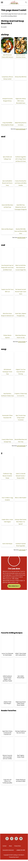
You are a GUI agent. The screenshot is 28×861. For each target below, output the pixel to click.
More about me (13, 586)
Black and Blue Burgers (7, 229)
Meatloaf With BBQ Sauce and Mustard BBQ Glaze (20, 231)
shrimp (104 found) (20, 129)
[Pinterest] (11, 838)
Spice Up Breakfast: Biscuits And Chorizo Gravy (7, 183)
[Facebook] (7, 838)
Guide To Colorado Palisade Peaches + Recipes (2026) (21, 476)
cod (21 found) (21, 341)
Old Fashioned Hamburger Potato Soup (7, 372)
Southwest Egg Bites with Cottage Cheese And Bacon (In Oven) (20, 159)
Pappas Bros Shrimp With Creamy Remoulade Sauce (21, 101)
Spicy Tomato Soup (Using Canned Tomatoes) (21, 418)
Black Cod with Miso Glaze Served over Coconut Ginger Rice (20, 268)
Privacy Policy (17, 846)
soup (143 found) (21, 446)
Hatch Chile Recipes (7, 544)
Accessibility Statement (8, 850)
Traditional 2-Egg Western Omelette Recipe (7, 476)
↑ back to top (20, 850)
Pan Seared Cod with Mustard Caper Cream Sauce (20, 292)
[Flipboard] (21, 838)
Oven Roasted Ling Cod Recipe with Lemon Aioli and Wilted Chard (7, 268)
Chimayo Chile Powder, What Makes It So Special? (20, 522)
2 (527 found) (22, 550)
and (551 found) (21, 237)
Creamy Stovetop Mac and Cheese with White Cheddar (20, 183)
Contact (4, 846)
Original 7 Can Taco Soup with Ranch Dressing (21, 372)
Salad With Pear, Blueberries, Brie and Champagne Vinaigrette (21, 207)
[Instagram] (16, 838)
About (10, 846)
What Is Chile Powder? (20, 498)
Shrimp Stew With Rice (20, 77)
